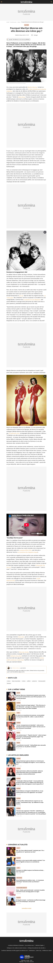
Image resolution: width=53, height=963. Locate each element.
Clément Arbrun (16, 668)
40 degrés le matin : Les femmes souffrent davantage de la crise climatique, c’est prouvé (30, 900)
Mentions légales (40, 945)
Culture (18, 22)
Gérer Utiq (38, 950)
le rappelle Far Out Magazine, (32, 299)
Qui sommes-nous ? (29, 945)
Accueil (7, 22)
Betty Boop (21, 97)
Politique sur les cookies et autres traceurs (17, 948)
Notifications (32, 950)
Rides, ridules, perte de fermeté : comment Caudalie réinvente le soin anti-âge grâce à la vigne (30, 890)
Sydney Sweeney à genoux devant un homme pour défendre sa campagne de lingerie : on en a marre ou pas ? (30, 762)
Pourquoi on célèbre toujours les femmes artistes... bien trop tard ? (30, 871)
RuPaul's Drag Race (16, 656)
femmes (9, 683)
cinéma (23, 681)
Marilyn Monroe (32, 87)
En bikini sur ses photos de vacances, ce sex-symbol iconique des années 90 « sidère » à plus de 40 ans (30, 715)
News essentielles (16, 681)
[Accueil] (26, 2)
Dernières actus (13, 22)
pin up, (21, 295)
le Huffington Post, (14, 433)
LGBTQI (28, 681)
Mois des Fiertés (24, 652)
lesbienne (34, 681)
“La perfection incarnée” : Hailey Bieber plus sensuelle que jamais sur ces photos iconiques (31, 745)
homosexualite (41, 681)
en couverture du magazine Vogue (28, 552)
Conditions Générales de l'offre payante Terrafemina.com (14, 950)
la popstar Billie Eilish (25, 550)
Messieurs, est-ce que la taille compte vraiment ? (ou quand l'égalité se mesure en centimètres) (30, 861)
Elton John (21, 637)
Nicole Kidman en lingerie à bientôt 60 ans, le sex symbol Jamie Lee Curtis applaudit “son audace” (29, 791)
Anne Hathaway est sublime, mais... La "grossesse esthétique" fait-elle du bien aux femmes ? (30, 880)
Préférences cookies (47, 950)
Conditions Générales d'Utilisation (16, 945)
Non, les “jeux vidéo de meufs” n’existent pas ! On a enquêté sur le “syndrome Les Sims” (30, 851)
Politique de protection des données (36, 948)
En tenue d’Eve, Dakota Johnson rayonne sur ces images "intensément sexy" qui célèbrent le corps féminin (29, 802)
